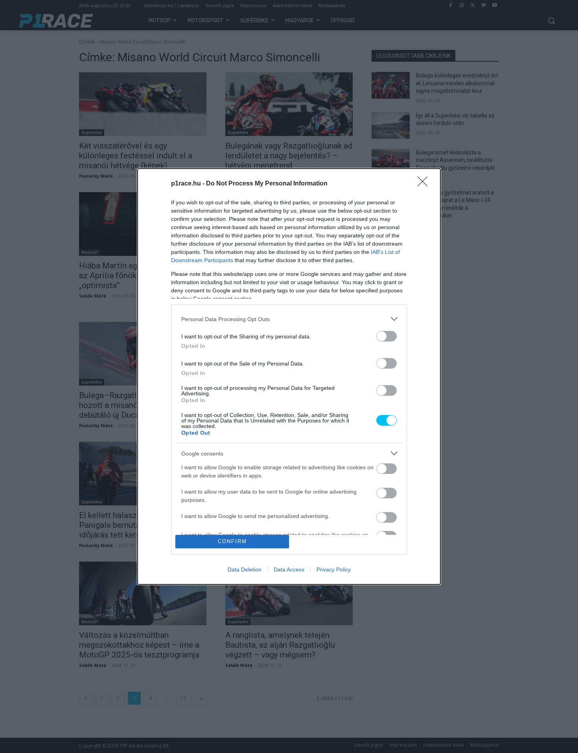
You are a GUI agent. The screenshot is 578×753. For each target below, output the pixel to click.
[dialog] (289, 376)
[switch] (386, 336)
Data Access (289, 569)
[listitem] (289, 319)
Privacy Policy (334, 569)
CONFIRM (232, 541)
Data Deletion (244, 569)
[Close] (425, 183)
